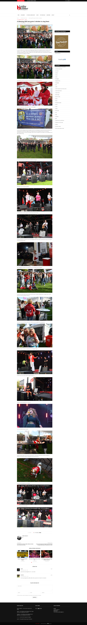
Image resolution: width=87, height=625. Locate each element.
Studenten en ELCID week (59, 122)
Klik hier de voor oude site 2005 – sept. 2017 (61, 32)
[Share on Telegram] (39, 532)
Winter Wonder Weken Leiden (59, 128)
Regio (56, 114)
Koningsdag (57, 82)
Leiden (56, 86)
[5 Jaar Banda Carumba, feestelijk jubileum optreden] (46, 554)
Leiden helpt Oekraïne (58, 90)
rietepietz (18, 614)
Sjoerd (18, 611)
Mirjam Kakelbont (19, 608)
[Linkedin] (67, 0)
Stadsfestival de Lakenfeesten (59, 120)
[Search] (69, 15)
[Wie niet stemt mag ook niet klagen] (22, 554)
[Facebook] (65, 0)
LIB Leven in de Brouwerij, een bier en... (33, 0)
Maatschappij (57, 94)
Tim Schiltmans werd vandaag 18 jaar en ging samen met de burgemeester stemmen (25, 612)
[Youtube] (68, 0)
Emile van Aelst (25, 535)
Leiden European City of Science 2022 (60, 88)
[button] (25, 0)
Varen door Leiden (58, 126)
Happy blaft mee (57, 80)
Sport (56, 118)
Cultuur (56, 76)
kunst (56, 84)
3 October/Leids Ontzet (58, 68)
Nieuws (56, 104)
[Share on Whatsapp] (38, 532)
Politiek (56, 108)
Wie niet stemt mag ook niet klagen (22, 559)
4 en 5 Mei (56, 70)
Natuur (56, 100)
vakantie (56, 124)
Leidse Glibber (37, 623)
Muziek (56, 98)
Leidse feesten (57, 92)
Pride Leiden (57, 110)
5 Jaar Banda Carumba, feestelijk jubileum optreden (46, 559)
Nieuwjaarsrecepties (58, 102)
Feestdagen (57, 78)
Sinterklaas (56, 116)
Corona (56, 74)
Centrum (56, 72)
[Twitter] (66, 0)
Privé (56, 112)
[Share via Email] (40, 532)
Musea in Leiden (57, 96)
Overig (56, 106)
